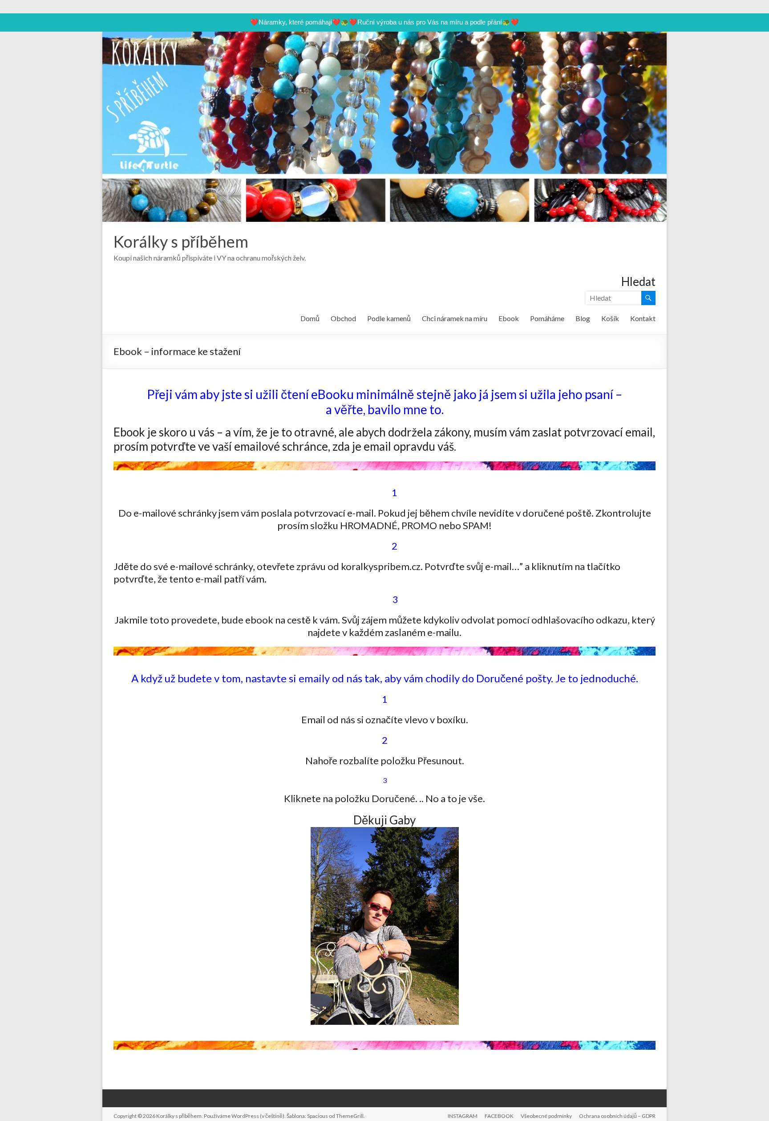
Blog (582, 318)
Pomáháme (547, 318)
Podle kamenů (389, 318)
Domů (310, 318)
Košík (610, 318)
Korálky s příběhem (180, 241)
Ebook (508, 318)
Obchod (343, 318)
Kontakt (643, 318)
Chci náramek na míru (454, 318)
